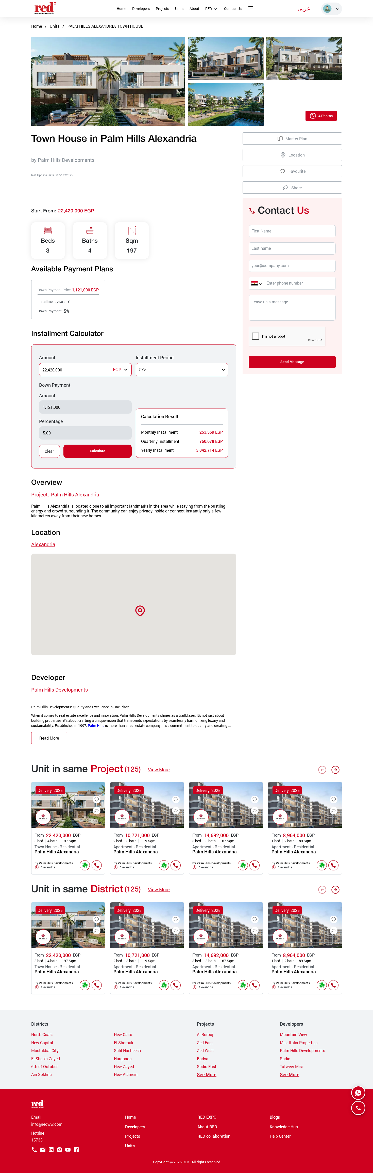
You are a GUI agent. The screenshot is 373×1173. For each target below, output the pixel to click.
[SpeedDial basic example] (358, 1093)
